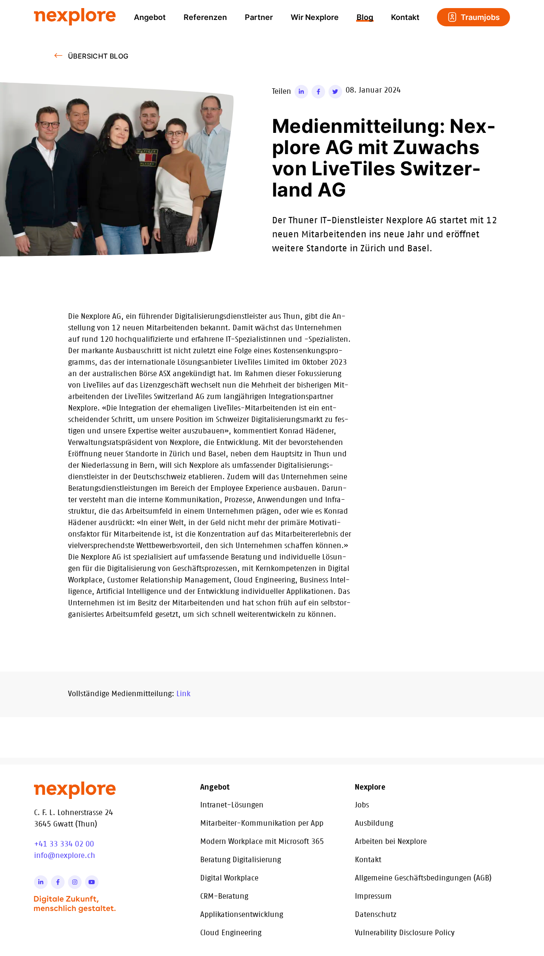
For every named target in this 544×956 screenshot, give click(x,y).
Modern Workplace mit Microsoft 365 (262, 842)
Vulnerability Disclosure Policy (405, 933)
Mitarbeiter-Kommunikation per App (261, 823)
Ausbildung (374, 823)
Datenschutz (376, 915)
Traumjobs (480, 17)
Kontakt (405, 17)
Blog (365, 17)
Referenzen (205, 17)
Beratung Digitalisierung (240, 860)
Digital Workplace (229, 878)
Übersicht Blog (98, 56)
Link (183, 694)
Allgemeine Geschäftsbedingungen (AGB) (423, 878)
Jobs (362, 805)
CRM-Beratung (224, 896)
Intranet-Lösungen (232, 805)
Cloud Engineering (230, 933)
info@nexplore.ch (64, 856)
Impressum (373, 896)
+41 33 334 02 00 (64, 844)
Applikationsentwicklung (241, 915)
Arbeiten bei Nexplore (391, 842)
